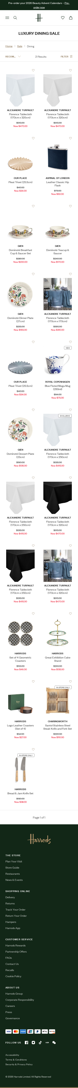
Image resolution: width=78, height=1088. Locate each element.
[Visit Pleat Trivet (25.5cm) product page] (20, 138)
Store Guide (12, 867)
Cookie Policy (13, 976)
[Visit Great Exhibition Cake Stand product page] (58, 614)
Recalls (9, 970)
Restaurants (12, 873)
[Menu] (7, 18)
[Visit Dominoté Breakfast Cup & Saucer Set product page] (20, 206)
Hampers (10, 922)
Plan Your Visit (13, 861)
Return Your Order (16, 915)
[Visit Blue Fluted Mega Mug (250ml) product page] (58, 342)
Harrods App (12, 928)
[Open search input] (15, 18)
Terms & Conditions (16, 1059)
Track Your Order (15, 909)
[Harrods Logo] (39, 838)
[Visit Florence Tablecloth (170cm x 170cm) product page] (58, 274)
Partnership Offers (16, 951)
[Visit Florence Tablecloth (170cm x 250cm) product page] (58, 410)
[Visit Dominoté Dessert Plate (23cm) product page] (20, 410)
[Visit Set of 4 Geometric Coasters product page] (20, 614)
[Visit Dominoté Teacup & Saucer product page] (58, 206)
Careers (10, 1006)
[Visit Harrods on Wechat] (54, 1042)
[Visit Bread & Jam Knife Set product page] (20, 749)
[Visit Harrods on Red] (47, 1042)
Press (8, 1012)
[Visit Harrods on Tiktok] (40, 1042)
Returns (10, 903)
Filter (64, 56)
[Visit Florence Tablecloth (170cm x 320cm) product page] (20, 70)
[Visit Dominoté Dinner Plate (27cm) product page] (20, 274)
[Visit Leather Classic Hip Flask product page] (58, 138)
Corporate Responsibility (19, 999)
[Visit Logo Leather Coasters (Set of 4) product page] (20, 681)
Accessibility (12, 1054)
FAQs (8, 957)
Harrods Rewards (15, 945)
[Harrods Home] (39, 18)
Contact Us (12, 964)
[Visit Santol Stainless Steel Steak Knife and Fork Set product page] (58, 681)
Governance (12, 1018)
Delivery (10, 897)
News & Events (14, 880)
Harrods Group (14, 993)
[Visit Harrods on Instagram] (33, 1042)
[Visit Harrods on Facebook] (26, 1042)
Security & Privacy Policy (19, 1064)
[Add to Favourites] (33, 70)
